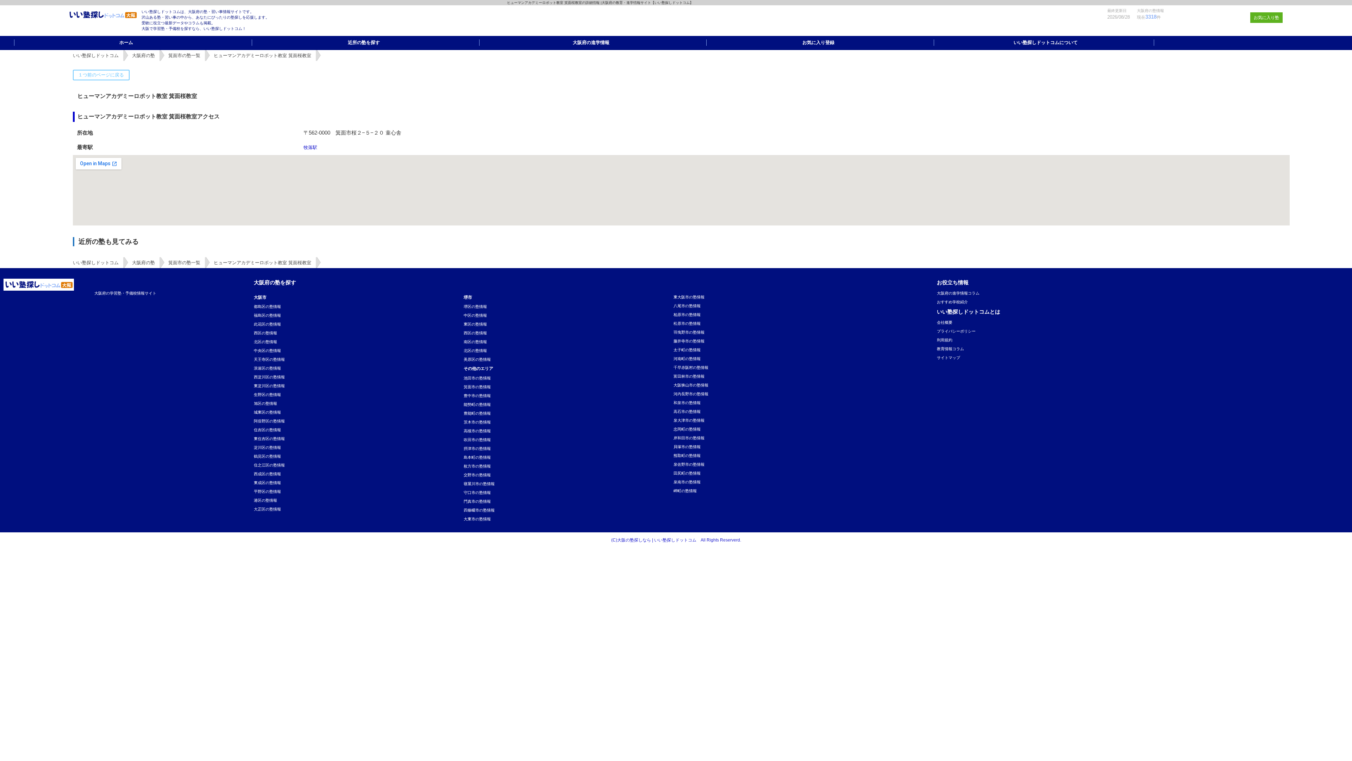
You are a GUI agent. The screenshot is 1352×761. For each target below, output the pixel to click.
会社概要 (944, 322)
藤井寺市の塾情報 (689, 341)
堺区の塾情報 (475, 306)
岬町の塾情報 (685, 491)
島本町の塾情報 (477, 457)
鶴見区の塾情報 (267, 456)
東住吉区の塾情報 (269, 439)
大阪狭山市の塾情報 (691, 385)
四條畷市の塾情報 (479, 510)
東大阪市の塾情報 (689, 297)
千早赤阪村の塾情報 (691, 367)
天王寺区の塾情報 (269, 359)
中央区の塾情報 (267, 350)
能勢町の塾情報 (477, 404)
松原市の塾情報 (687, 323)
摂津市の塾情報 (477, 448)
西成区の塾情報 (267, 474)
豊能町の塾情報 (477, 413)
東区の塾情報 (475, 324)
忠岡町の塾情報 (687, 429)
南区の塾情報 (475, 342)
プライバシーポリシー (956, 331)
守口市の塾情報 (477, 492)
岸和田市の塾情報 (689, 438)
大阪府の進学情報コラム (958, 293)
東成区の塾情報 (267, 483)
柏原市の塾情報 (687, 315)
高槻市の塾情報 (477, 431)
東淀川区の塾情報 (269, 386)
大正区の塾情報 (267, 509)
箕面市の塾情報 (477, 387)
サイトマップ (948, 357)
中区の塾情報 (475, 315)
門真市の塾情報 (477, 501)
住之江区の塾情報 (269, 465)
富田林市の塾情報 (689, 376)
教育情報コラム (950, 349)
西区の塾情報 (265, 333)
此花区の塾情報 (267, 324)
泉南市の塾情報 (687, 482)
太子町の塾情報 (687, 350)
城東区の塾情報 (267, 412)
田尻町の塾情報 (687, 473)
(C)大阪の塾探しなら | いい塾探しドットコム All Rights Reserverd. (676, 540)
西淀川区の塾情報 (269, 377)
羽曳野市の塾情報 (689, 332)
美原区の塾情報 (477, 359)
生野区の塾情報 (267, 394)
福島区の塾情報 (267, 315)
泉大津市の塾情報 (689, 420)
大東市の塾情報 (477, 519)
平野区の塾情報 (267, 491)
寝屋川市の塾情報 (479, 484)
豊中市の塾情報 (477, 396)
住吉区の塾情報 (267, 430)
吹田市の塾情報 (477, 440)
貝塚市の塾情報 (687, 447)
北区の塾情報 (265, 342)
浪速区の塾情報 (267, 368)
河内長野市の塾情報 (691, 394)
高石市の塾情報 (687, 411)
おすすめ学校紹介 (952, 302)
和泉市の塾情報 (687, 403)
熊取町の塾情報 (687, 455)
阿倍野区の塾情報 (269, 421)
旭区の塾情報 (265, 403)
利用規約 (944, 340)
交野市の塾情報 (477, 475)
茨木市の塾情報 (477, 422)
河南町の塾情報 (687, 359)
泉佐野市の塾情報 (689, 464)
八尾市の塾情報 (687, 306)
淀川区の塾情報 (267, 447)
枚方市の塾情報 (477, 466)
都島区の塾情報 (267, 306)
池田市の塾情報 (477, 378)
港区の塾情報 (265, 500)
